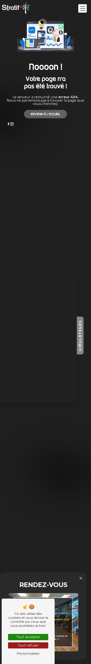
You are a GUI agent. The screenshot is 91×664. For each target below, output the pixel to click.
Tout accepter (28, 637)
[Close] (80, 578)
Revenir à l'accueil (45, 114)
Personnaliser (28, 654)
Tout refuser (28, 645)
